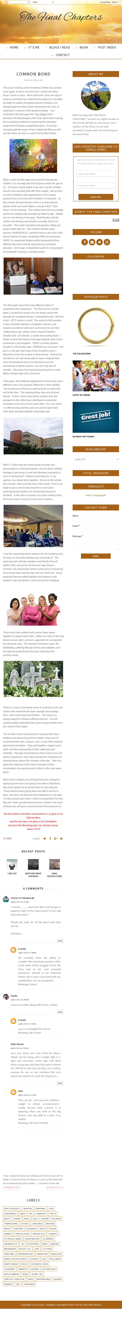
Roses (25, 1274)
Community (40, 1213)
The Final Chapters (61, 17)
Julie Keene (17, 1044)
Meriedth (23, 1269)
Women (57, 1279)
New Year (50, 1224)
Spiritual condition (14, 1279)
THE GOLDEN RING (82, 353)
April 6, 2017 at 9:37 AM (27, 1095)
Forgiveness (10, 1213)
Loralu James (38, 1304)
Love (51, 1208)
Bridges (55, 1244)
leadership (29, 1284)
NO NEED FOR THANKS (83, 436)
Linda (14, 995)
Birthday (19, 1229)
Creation (27, 1208)
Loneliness (37, 1224)
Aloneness (48, 1239)
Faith (35, 1218)
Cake (36, 1249)
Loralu (22, 948)
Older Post (53, 1187)
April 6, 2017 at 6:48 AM (20, 1000)
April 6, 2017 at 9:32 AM (20, 1048)
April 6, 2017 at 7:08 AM (27, 952)
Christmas (40, 1208)
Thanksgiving (11, 1224)
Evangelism (42, 1254)
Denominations (25, 1254)
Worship (8, 1284)
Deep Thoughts (11, 1208)
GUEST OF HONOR (81, 395)
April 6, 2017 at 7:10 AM (27, 1024)
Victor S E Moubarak (22, 898)
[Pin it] (61, 838)
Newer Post (12, 1187)
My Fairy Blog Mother (90, 1304)
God (44, 1259)
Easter (52, 1229)
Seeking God (39, 1234)
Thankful (53, 1234)
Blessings (31, 1229)
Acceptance (33, 1244)
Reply (60, 941)
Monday (35, 1269)
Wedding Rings (44, 1279)
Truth (53, 1213)
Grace (23, 1213)
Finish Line (56, 1254)
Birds (45, 1244)
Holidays (56, 1218)
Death (43, 1229)
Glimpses (34, 1259)
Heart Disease (11, 1264)
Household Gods (39, 1264)
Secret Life (37, 1274)
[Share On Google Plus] (55, 838)
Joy (22, 1244)
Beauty (7, 1229)
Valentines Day (32, 1239)
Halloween (55, 1259)
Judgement (9, 1269)
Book (7, 1218)
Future (24, 1224)
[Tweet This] (44, 838)
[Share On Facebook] (50, 838)
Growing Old (10, 1244)
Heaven (45, 1218)
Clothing (47, 1249)
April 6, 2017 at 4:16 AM (20, 902)
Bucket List (25, 1249)
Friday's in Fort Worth (15, 1259)
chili (18, 1284)
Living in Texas (22, 1234)
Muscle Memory (11, 1274)
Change (17, 1218)
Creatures (9, 1254)
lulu (20, 1091)
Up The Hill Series (12, 1239)
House (24, 1264)
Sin (30, 1213)
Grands (8, 1234)
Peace (26, 1218)
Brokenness (10, 1249)
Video (30, 1279)
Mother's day (49, 1269)
